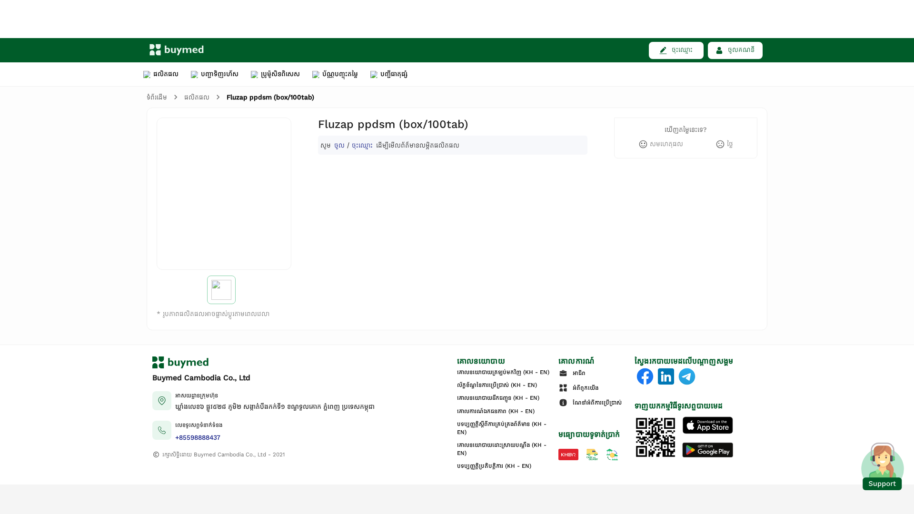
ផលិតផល (196, 97)
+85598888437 (197, 438)
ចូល (339, 145)
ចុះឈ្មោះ (362, 145)
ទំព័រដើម (157, 97)
